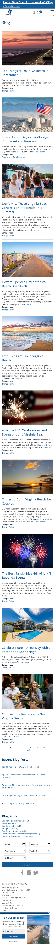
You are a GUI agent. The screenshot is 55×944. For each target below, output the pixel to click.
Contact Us (7, 903)
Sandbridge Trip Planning (13, 157)
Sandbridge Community (13, 831)
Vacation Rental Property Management (19, 833)
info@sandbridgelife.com (13, 897)
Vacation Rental (9, 667)
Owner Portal (8, 900)
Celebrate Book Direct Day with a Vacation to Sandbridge (26, 650)
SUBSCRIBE (13, 936)
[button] (27, 4)
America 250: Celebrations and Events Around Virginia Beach (24, 432)
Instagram (29, 872)
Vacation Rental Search (12, 905)
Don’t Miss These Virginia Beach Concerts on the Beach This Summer (25, 208)
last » (29, 750)
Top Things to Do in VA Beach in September (21, 767)
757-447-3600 (8, 895)
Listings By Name (9, 908)
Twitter (35, 872)
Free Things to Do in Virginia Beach (18, 803)
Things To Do (8, 91)
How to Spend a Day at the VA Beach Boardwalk (24, 284)
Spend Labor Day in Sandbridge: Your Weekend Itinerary (26, 139)
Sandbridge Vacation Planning (16, 836)
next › (45, 747)
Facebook (22, 872)
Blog (4, 910)
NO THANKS (13, 941)
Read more (31, 85)
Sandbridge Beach (10, 826)
